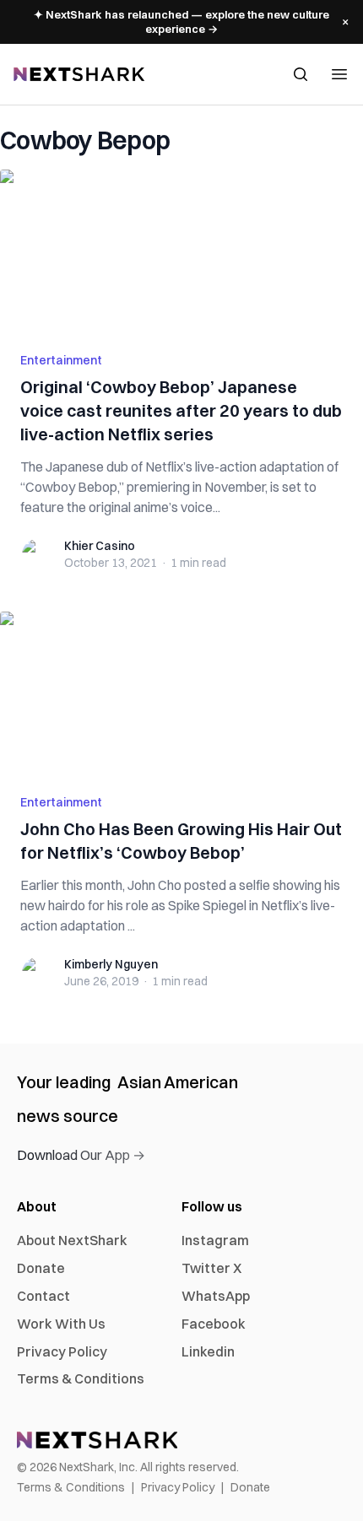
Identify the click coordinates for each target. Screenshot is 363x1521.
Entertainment (61, 360)
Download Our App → (81, 1154)
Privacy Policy (62, 1351)
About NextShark (72, 1240)
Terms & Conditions (80, 1378)
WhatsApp (216, 1295)
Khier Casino (99, 545)
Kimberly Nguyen (111, 964)
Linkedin (208, 1351)
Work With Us (61, 1323)
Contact (43, 1295)
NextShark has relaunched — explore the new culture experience (181, 21)
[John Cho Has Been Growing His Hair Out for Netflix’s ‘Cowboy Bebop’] (181, 693)
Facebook (214, 1323)
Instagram (215, 1240)
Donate (41, 1267)
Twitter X (211, 1267)
